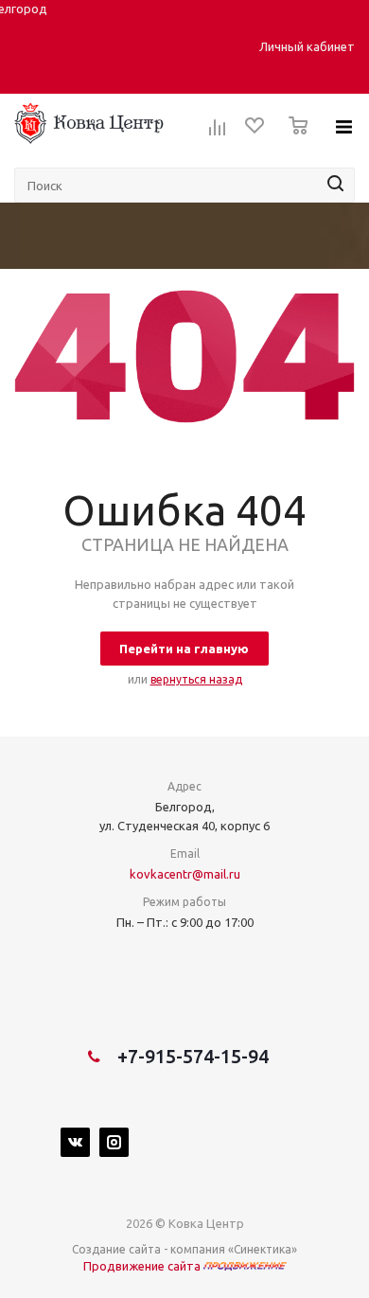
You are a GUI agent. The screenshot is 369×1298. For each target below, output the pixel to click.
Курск (117, 37)
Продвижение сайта (143, 1265)
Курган (82, 37)
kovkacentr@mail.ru (185, 873)
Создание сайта (116, 1249)
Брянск (43, 37)
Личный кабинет (307, 46)
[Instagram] (114, 1142)
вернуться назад (196, 679)
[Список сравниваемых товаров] (217, 133)
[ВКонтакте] (75, 1142)
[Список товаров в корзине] (293, 139)
